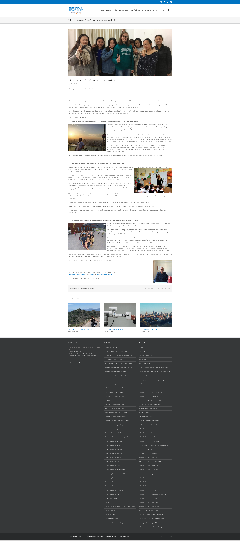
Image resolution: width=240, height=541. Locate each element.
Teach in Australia (111, 498)
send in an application (104, 274)
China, (78, 274)
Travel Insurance (110, 514)
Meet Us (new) (110, 380)
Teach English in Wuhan (113, 494)
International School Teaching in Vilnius (118, 367)
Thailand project (110, 510)
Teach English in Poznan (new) (115, 470)
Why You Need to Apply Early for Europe (80, 329)
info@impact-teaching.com (85, 2)
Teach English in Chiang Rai (114, 449)
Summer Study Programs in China (117, 421)
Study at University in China (114, 408)
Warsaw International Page (114, 523)
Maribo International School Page (116, 376)
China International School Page (116, 351)
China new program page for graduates (118, 355)
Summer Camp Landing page (115, 416)
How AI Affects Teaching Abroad (113, 329)
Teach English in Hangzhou (114, 453)
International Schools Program (115, 372)
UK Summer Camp (111, 519)
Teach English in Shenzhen (114, 478)
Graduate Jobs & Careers (85, 84)
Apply (142, 347)
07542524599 (78, 351)
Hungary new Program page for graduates (120, 363)
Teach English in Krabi (112, 465)
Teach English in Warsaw (113, 486)
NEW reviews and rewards (114, 388)
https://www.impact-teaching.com (84, 355)
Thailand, (71, 274)
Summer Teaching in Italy (114, 425)
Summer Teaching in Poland (115, 429)
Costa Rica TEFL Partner (113, 359)
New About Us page (112, 384)
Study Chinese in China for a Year (116, 412)
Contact (143, 351)
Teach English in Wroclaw (114, 490)
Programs (108, 400)
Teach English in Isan (112, 461)
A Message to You (111, 347)
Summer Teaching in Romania (115, 433)
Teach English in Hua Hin (113, 457)
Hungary (84, 274)
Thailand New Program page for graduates (120, 506)
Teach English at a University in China (118, 437)
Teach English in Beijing (113, 445)
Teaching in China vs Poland (148, 329)
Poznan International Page (114, 396)
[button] (168, 10)
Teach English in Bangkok (114, 441)
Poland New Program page (114, 392)
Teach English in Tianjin (113, 482)
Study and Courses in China (114, 404)
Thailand (108, 502)
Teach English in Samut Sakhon (116, 474)
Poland (91, 274)
